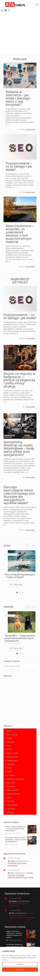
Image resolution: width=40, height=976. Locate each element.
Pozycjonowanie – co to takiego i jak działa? (19, 166)
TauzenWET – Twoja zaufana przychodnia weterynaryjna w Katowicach (20, 638)
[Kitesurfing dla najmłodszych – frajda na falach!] (21, 561)
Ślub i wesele (12, 790)
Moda (9, 749)
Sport (9, 797)
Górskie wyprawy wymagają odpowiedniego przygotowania (20, 875)
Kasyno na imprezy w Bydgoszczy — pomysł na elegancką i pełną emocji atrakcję (19, 379)
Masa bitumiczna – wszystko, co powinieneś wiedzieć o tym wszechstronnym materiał (20, 234)
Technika (10, 801)
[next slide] (33, 546)
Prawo (9, 771)
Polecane (11, 764)
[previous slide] (27, 546)
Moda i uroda (12, 753)
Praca (9, 768)
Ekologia (10, 742)
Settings (20, 964)
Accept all (20, 969)
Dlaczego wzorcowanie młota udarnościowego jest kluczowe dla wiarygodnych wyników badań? (19, 495)
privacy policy (18, 958)
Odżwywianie (12, 760)
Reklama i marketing (15, 779)
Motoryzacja (12, 757)
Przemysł (11, 775)
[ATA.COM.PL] (15, 4)
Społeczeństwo (13, 794)
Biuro (9, 731)
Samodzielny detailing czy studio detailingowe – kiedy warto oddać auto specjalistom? (19, 448)
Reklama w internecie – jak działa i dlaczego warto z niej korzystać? (18, 98)
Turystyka (11, 809)
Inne (9, 746)
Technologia (12, 805)
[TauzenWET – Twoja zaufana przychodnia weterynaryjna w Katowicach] (21, 622)
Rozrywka (11, 786)
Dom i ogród (12, 734)
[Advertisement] (20, 33)
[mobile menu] (37, 4)
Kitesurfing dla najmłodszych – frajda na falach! (20, 576)
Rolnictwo (11, 783)
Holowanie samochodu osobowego (17, 864)
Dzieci (9, 738)
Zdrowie (10, 812)
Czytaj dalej (30, 129)
